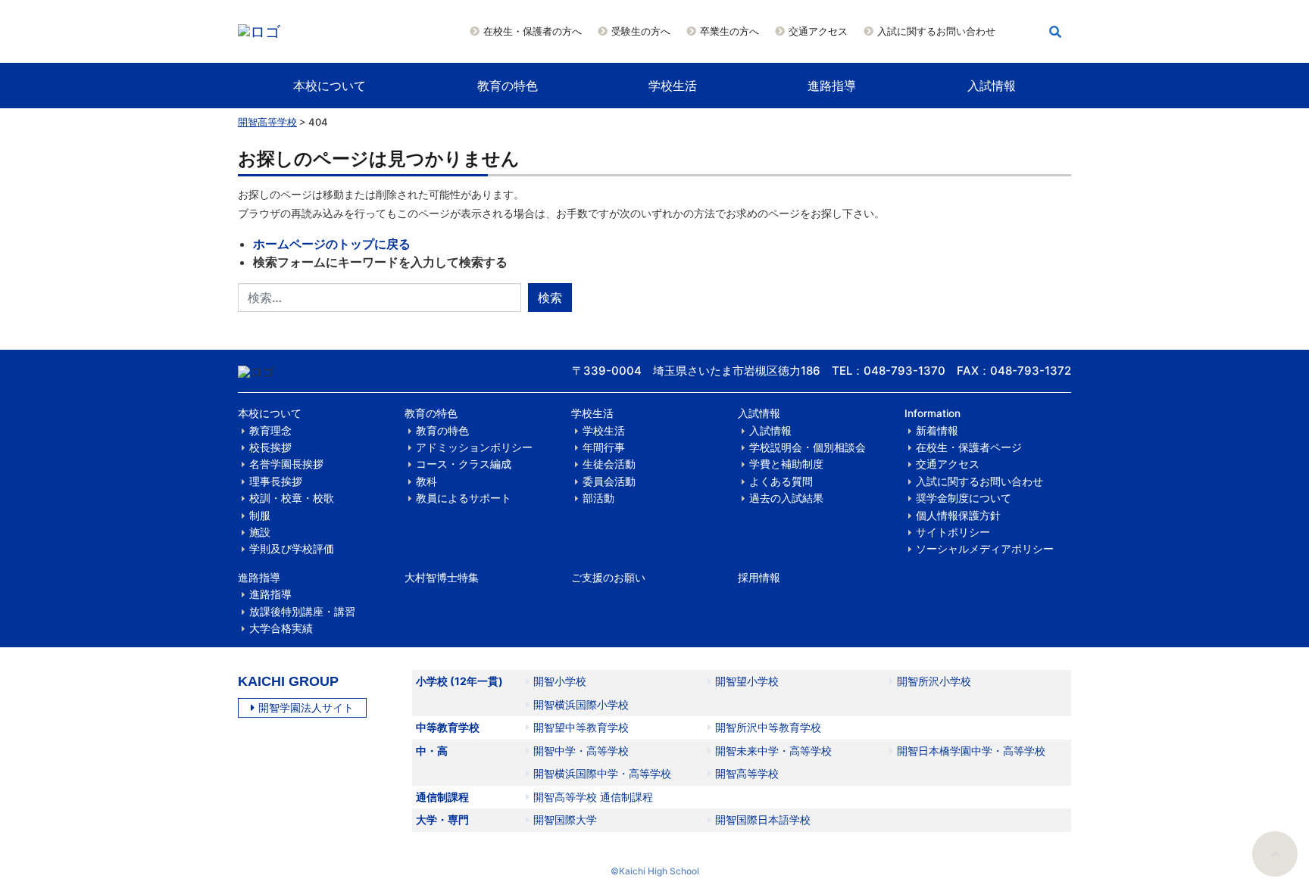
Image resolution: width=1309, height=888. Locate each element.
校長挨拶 (270, 447)
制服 (259, 515)
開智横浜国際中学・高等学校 (602, 773)
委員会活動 (609, 481)
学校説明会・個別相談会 (807, 447)
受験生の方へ (640, 31)
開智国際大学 (565, 819)
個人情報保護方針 (958, 515)
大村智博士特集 (442, 578)
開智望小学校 (747, 681)
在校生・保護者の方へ (532, 31)
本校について (329, 85)
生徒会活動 (609, 464)
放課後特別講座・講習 (302, 612)
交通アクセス (818, 31)
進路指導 (832, 85)
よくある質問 (781, 481)
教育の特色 (507, 85)
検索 (550, 297)
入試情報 (991, 85)
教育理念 (270, 431)
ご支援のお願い (608, 578)
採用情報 (759, 578)
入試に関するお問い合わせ (936, 31)
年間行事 (604, 447)
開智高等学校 (267, 122)
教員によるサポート (463, 498)
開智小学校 (559, 681)
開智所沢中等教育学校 (768, 727)
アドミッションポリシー (474, 447)
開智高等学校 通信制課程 (593, 796)
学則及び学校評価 (291, 549)
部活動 (598, 498)
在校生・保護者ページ (969, 447)
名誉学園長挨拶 (286, 464)
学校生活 (672, 85)
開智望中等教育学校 (581, 727)
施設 (259, 532)
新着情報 (937, 431)
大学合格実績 (281, 628)
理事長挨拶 (275, 481)
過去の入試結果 (786, 498)
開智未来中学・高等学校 (773, 750)
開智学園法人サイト (306, 707)
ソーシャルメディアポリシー (985, 549)
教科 (426, 481)
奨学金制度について (963, 498)
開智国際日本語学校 (763, 819)
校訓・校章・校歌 (291, 498)
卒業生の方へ (729, 31)
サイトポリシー (953, 532)
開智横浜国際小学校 (581, 704)
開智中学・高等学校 (581, 750)
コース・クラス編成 (463, 464)
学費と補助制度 (786, 464)
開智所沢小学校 (934, 681)
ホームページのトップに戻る (332, 243)
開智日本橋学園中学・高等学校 (971, 750)
